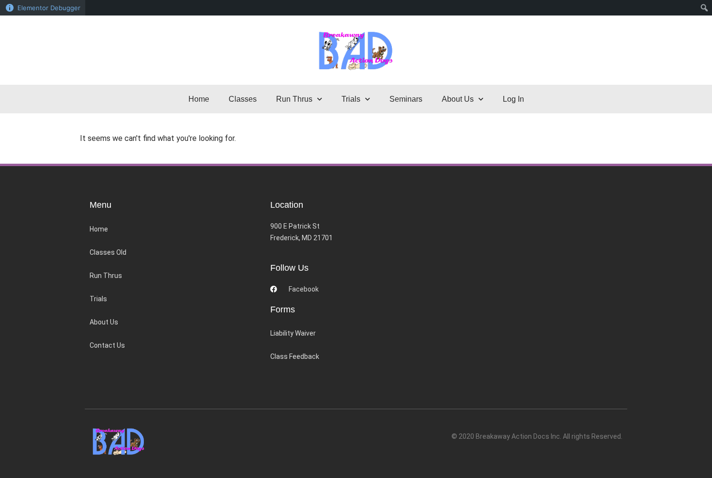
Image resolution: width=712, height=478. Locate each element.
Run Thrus (106, 275)
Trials (98, 299)
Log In (513, 99)
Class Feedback (294, 356)
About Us (104, 322)
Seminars (405, 99)
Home (198, 99)
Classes (243, 99)
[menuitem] (704, 7)
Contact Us (107, 345)
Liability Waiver (293, 333)
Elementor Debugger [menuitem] (48, 8)
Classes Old (108, 252)
